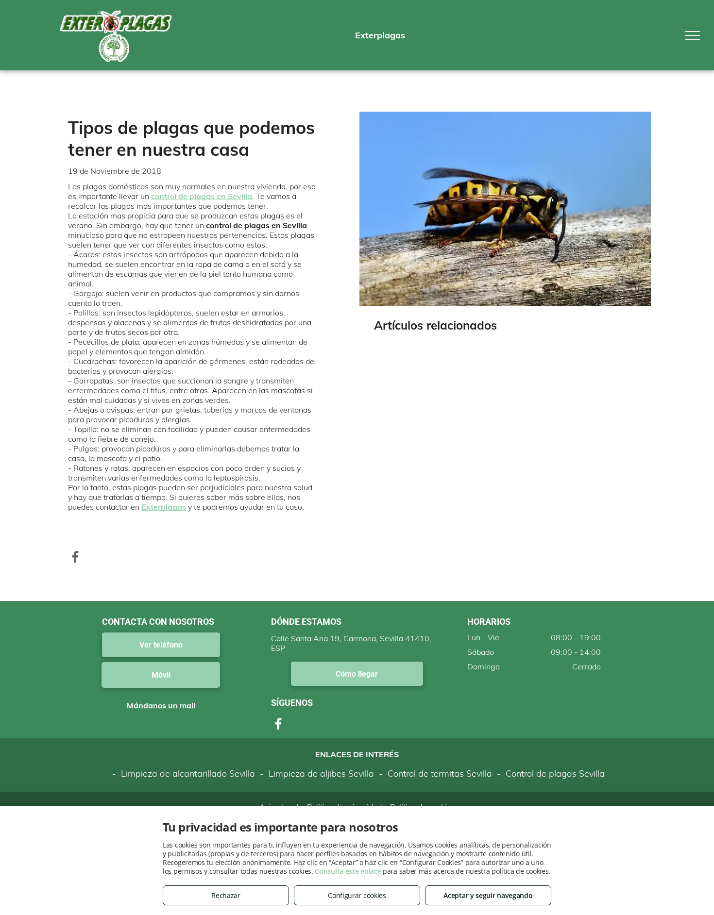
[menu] (692, 35)
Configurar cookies (357, 895)
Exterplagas (163, 507)
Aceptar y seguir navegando (487, 895)
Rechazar (225, 895)
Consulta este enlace (348, 871)
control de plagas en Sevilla (201, 196)
